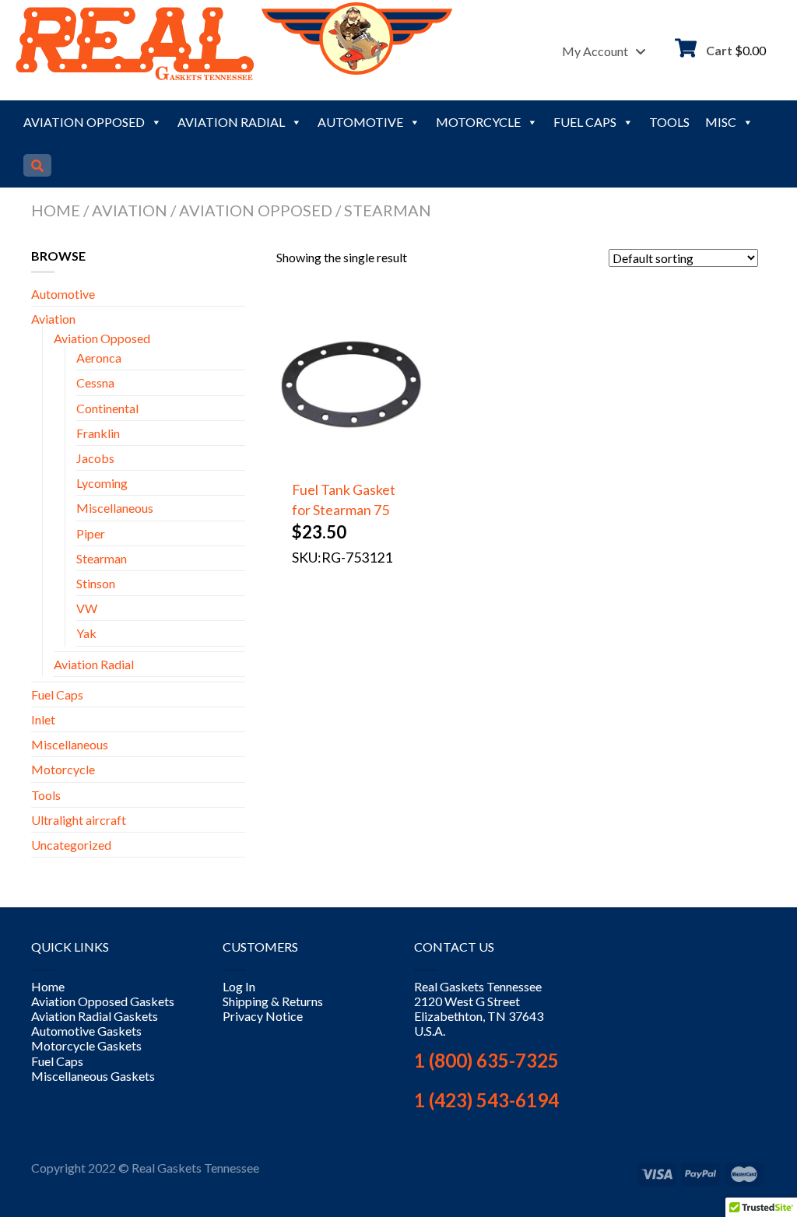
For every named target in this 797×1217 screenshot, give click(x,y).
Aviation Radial (231, 121)
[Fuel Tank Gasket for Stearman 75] (351, 456)
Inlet (43, 719)
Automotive (360, 121)
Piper (90, 533)
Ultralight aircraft (78, 819)
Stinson (95, 583)
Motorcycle (478, 121)
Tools (669, 121)
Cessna (95, 382)
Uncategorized (71, 844)
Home (55, 210)
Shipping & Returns (273, 1001)
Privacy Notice (263, 1015)
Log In (239, 986)
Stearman (101, 558)
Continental (107, 408)
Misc (720, 121)
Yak (86, 633)
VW (86, 608)
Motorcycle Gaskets (86, 1045)
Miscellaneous (114, 507)
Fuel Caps (584, 121)
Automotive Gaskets (86, 1030)
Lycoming (102, 482)
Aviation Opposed (84, 121)
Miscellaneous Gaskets (93, 1075)
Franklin (98, 433)
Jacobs (95, 458)
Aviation (129, 210)
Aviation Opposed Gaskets (102, 1001)
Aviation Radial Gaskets (94, 1015)
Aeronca (98, 357)
